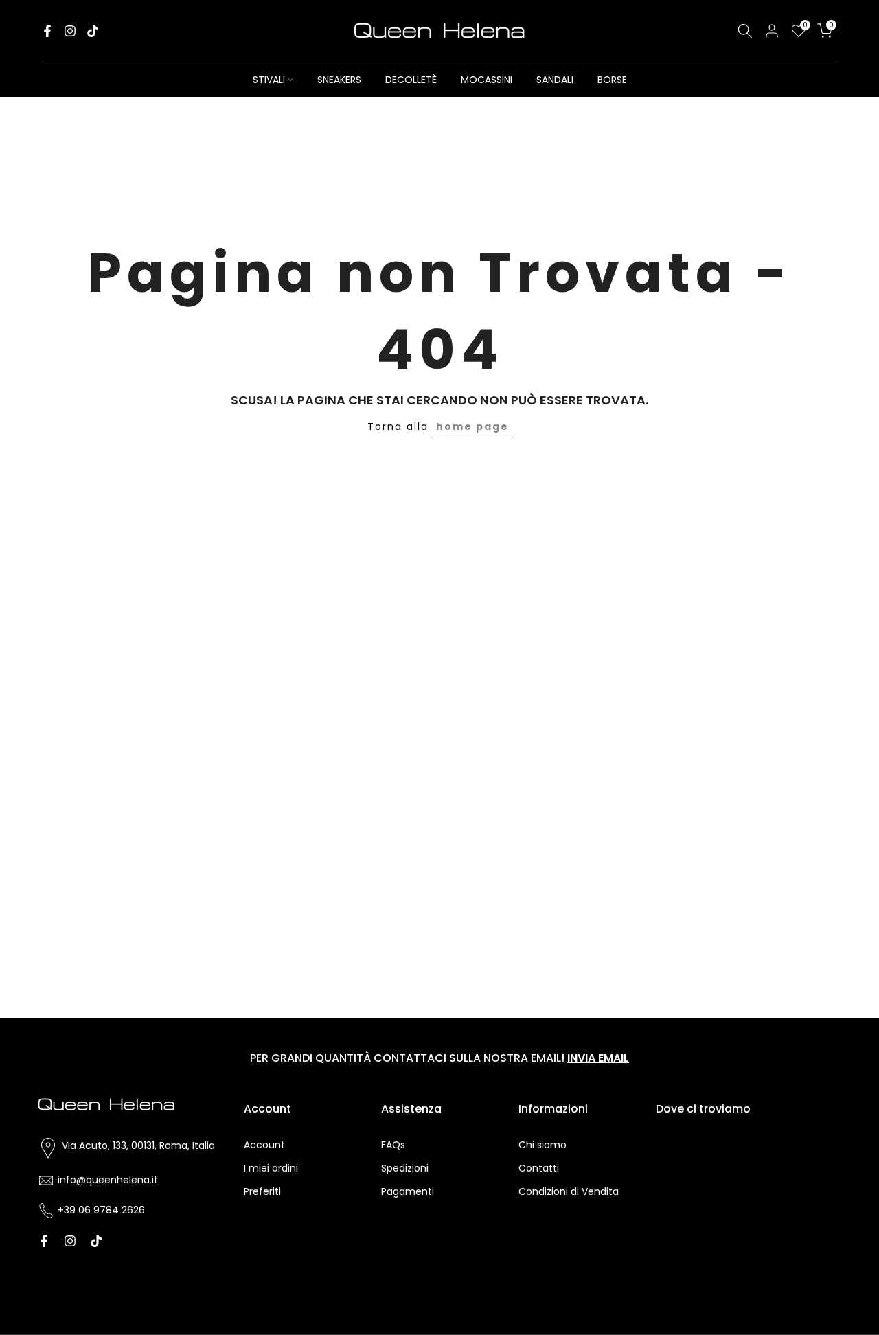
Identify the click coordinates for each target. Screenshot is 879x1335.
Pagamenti (407, 1191)
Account (264, 1145)
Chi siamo (542, 1145)
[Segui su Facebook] (47, 31)
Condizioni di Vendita (568, 1191)
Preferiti (262, 1191)
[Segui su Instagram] (70, 31)
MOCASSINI (486, 80)
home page (472, 426)
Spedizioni (405, 1168)
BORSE (612, 80)
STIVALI (269, 80)
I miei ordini (271, 1168)
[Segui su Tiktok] (93, 31)
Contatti (538, 1168)
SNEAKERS (339, 80)
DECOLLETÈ (411, 80)
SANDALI (554, 80)
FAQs (393, 1145)
